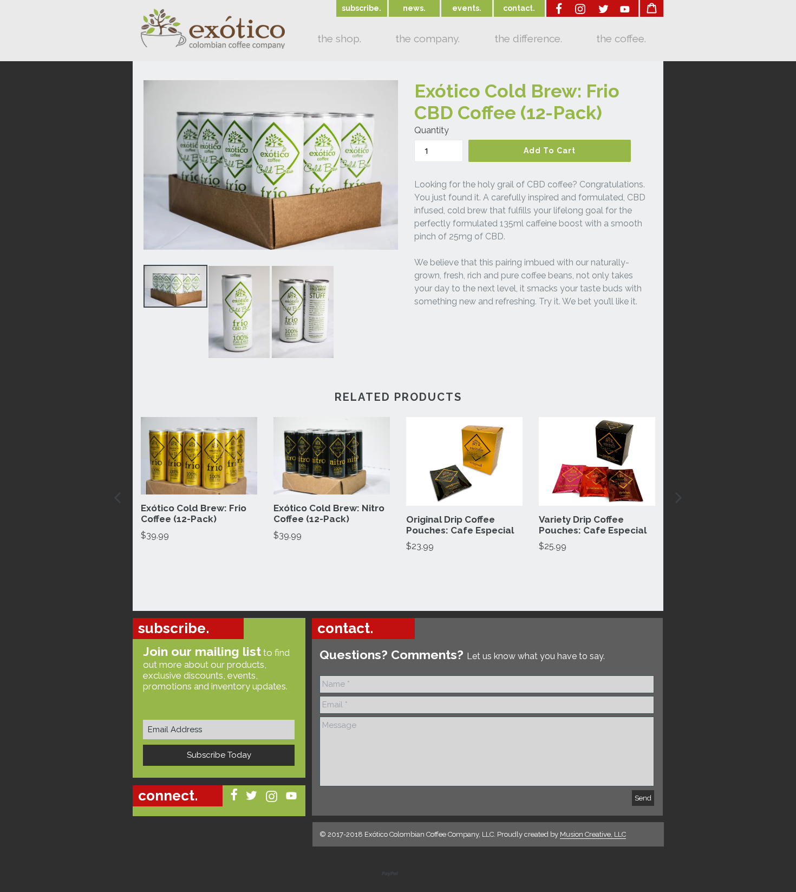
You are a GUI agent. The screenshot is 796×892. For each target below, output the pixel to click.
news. (414, 8)
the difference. (528, 38)
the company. (427, 38)
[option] (199, 479)
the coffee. (621, 38)
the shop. (339, 38)
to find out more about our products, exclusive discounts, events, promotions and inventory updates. (216, 668)
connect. (168, 795)
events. (466, 8)
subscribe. (361, 8)
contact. (519, 8)
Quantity (431, 130)
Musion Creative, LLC (593, 834)
